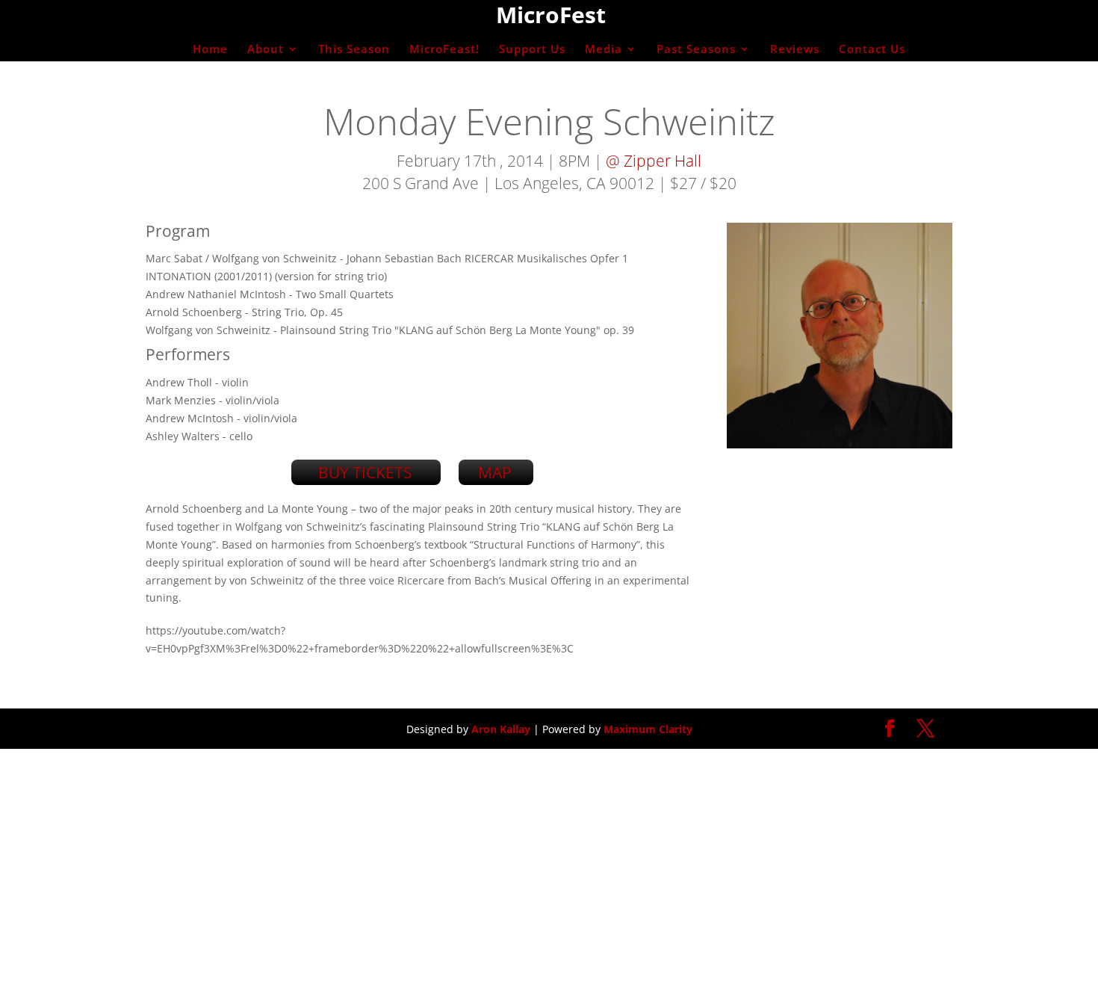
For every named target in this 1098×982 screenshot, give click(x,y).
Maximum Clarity (648, 729)
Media (603, 49)
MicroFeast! (444, 49)
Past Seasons (696, 49)
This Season (354, 49)
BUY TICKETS (365, 472)
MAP (495, 472)
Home (210, 49)
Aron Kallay (500, 729)
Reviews (794, 49)
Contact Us (872, 49)
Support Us (532, 49)
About (265, 49)
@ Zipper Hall (653, 160)
